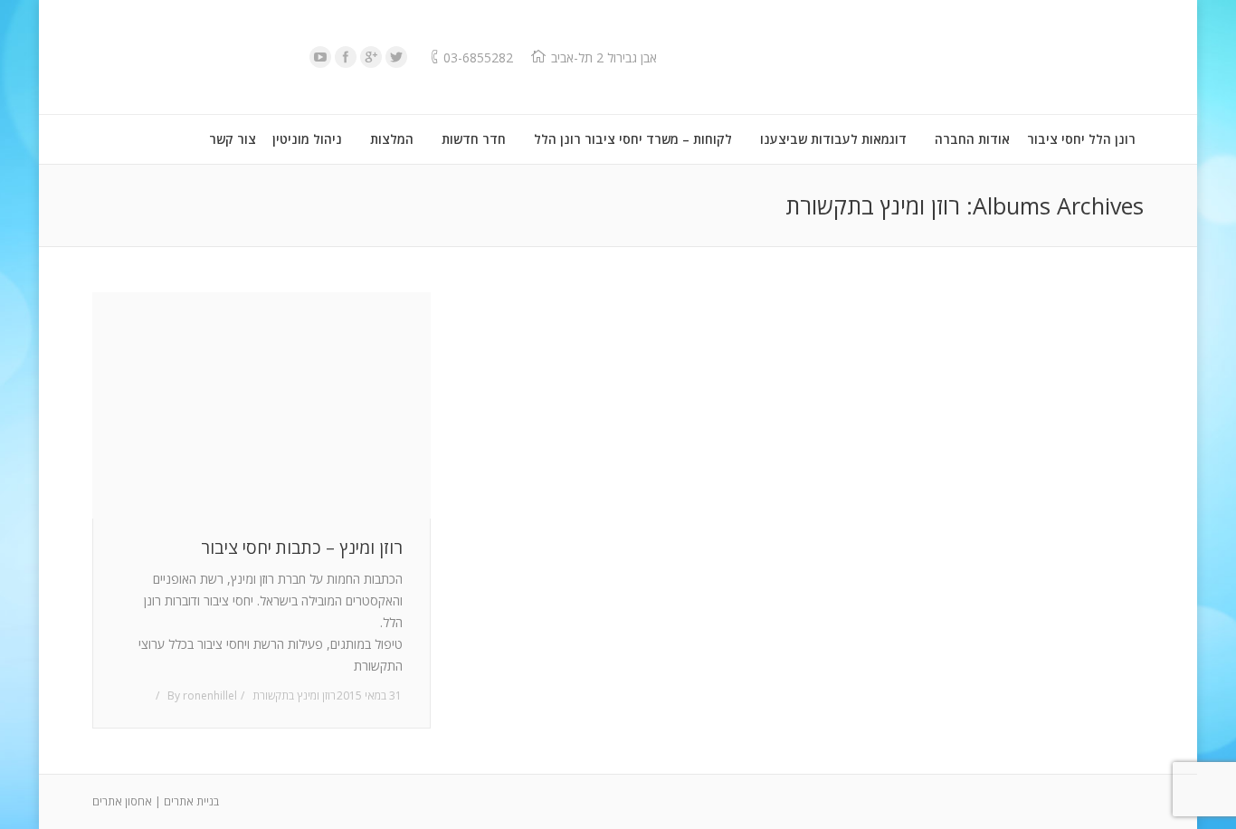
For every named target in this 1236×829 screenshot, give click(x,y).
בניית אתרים (191, 801)
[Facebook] (346, 57)
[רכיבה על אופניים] (261, 405)
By (202, 695)
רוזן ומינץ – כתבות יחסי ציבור (302, 548)
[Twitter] (396, 57)
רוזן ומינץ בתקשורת (294, 695)
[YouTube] (320, 57)
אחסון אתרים (122, 801)
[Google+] (371, 57)
